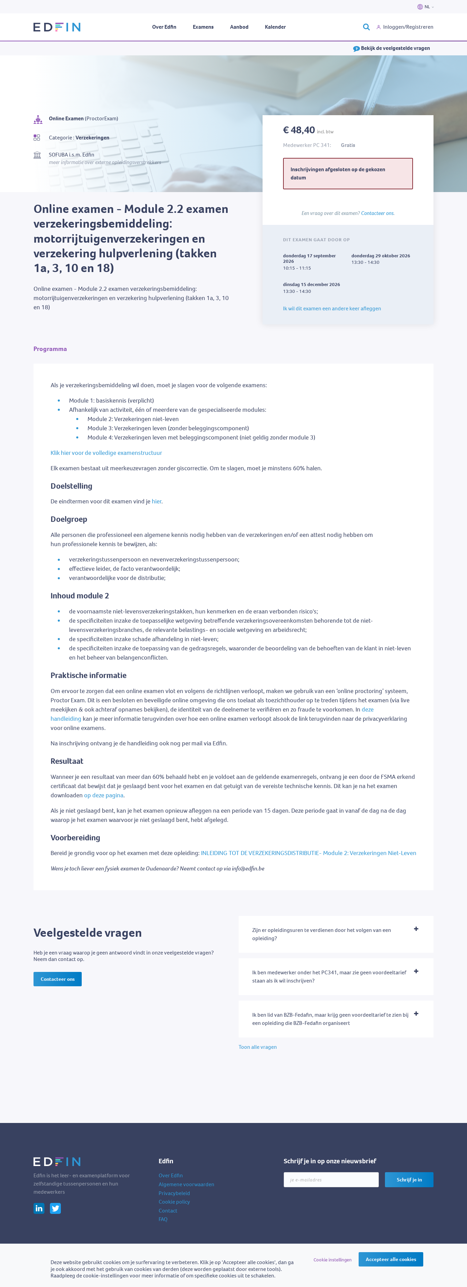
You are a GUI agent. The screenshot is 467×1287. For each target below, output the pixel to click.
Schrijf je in (409, 1179)
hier (156, 501)
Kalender (275, 26)
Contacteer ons (377, 213)
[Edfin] (57, 27)
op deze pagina (103, 795)
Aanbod (239, 26)
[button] (336, 934)
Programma (50, 348)
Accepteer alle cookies (391, 1259)
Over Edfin (164, 26)
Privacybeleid (174, 1193)
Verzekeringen (92, 137)
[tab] (336, 934)
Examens (203, 26)
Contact (168, 1210)
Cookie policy (174, 1201)
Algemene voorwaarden (186, 1184)
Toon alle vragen (258, 1047)
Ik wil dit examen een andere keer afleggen (332, 308)
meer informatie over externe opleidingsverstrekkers (105, 162)
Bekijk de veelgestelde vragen (395, 48)
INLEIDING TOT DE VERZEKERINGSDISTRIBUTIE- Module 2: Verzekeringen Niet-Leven (308, 853)
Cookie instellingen (332, 1260)
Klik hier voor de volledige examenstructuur (106, 453)
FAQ (163, 1219)
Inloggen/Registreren (408, 26)
